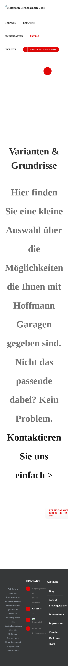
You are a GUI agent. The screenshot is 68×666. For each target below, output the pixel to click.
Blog (51, 590)
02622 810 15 (61, 79)
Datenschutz (55, 614)
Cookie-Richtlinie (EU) (55, 638)
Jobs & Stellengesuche (55, 602)
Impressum (55, 623)
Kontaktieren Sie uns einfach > (34, 456)
